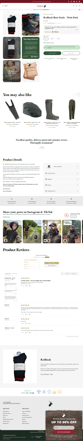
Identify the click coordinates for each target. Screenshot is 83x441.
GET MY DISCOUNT (64, 432)
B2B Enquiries (25, 423)
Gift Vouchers (6, 421)
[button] (46, 14)
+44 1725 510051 (7, 402)
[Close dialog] (81, 412)
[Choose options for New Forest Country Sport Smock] (48, 240)
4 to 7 (46, 38)
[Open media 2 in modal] (31, 25)
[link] (12, 109)
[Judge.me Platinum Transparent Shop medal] (49, 392)
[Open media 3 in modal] (12, 48)
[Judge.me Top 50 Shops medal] (54, 392)
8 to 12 (52, 38)
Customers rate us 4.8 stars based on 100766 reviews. (41, 432)
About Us (5, 415)
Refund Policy (25, 415)
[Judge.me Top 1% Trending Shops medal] (59, 392)
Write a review (51, 263)
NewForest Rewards (8, 419)
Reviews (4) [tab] (7, 273)
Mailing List (6, 423)
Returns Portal (6, 413)
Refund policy (5, 437)
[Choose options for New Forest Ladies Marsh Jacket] (65, 240)
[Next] (76, 231)
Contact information (6, 438)
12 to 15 (58, 38)
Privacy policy (10, 437)
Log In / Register (26, 411)
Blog (4, 417)
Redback (8, 11)
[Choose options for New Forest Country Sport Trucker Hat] (45, 240)
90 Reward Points (51, 23)
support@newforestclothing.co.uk (11, 403)
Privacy (24, 413)
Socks (12, 11)
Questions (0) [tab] (14, 273)
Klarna (23, 419)
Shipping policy (23, 437)
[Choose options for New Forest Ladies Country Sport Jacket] (5, 240)
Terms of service (17, 437)
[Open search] (62, 274)
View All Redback (45, 374)
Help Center (6, 411)
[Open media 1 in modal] (12, 25)
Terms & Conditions (27, 417)
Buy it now (71, 53)
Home (4, 11)
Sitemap (24, 421)
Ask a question (51, 265)
